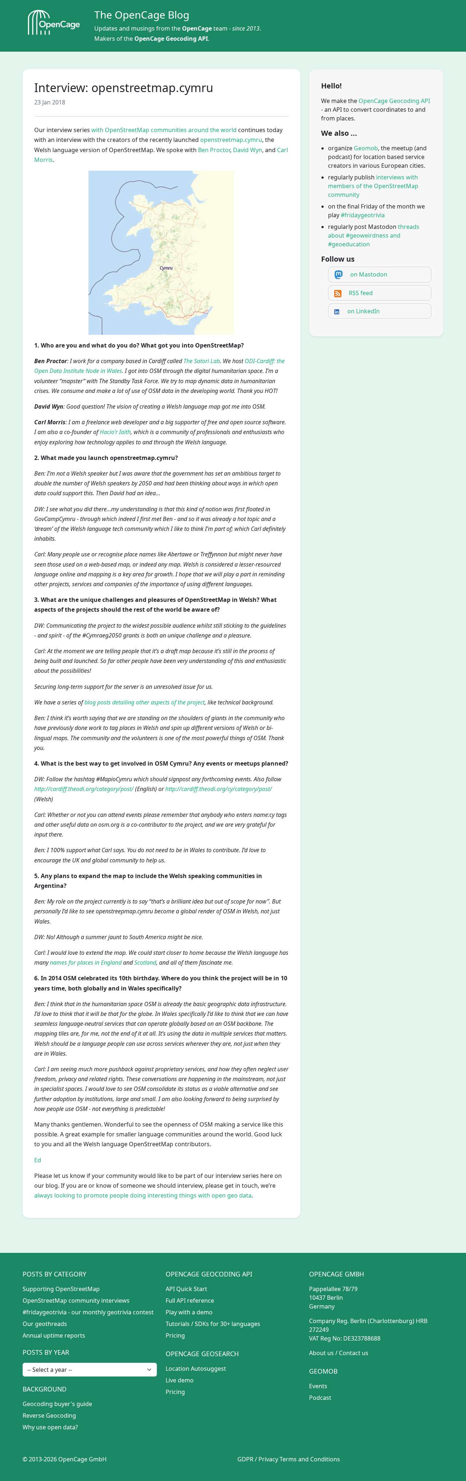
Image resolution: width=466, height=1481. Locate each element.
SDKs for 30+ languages (227, 1324)
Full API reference (190, 1301)
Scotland (145, 962)
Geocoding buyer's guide (57, 1404)
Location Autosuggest (196, 1369)
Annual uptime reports (54, 1335)
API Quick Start (186, 1289)
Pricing (175, 1335)
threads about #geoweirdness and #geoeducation (373, 235)
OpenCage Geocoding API (171, 39)
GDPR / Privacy (257, 1459)
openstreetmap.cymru (231, 140)
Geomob (366, 148)
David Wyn (247, 150)
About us (321, 1353)
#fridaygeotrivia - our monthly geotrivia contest (88, 1312)
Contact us (353, 1353)
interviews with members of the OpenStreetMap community (373, 186)
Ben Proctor (214, 150)
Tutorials (178, 1324)
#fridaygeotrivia (363, 215)
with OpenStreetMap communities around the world (164, 130)
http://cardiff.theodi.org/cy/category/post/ (218, 789)
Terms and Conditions (310, 1459)
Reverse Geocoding (49, 1415)
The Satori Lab (201, 361)
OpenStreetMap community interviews (76, 1301)
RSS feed (361, 293)
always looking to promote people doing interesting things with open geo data (143, 1195)
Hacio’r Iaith (115, 432)
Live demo (180, 1380)
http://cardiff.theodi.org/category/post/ (84, 789)
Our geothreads (45, 1324)
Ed (37, 1160)
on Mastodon (368, 274)
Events (318, 1386)
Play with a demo (189, 1312)
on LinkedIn (363, 311)
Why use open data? (50, 1427)
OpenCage (197, 28)
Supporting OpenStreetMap (61, 1289)
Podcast (320, 1398)
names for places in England (86, 962)
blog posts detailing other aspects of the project (144, 702)
